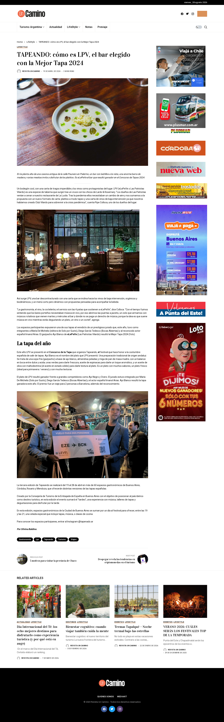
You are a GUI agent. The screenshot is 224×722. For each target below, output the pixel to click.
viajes (74, 539)
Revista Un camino (31, 71)
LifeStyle (31, 42)
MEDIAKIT (122, 696)
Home (20, 42)
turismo (62, 539)
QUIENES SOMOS (105, 696)
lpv (37, 539)
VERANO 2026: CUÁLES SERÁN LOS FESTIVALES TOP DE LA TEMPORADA (184, 631)
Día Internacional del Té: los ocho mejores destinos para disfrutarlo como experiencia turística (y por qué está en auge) (38, 635)
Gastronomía (25, 539)
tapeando (48, 539)
